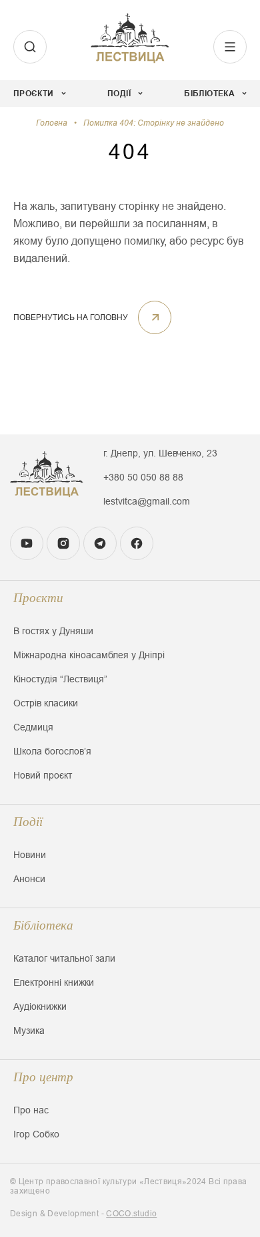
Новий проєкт (42, 775)
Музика (29, 1030)
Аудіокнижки (40, 1006)
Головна (51, 123)
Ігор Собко (36, 1134)
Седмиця (33, 727)
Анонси (29, 878)
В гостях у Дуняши (53, 631)
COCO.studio (131, 1213)
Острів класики (45, 703)
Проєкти (38, 598)
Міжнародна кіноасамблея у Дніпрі (89, 655)
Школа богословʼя (52, 751)
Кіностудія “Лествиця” (60, 679)
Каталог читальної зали (64, 958)
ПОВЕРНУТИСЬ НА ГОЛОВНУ (70, 317)
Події (28, 822)
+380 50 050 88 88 (143, 477)
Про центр (43, 1077)
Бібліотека (43, 925)
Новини (29, 854)
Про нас (31, 1110)
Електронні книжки (53, 982)
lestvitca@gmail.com (146, 501)
